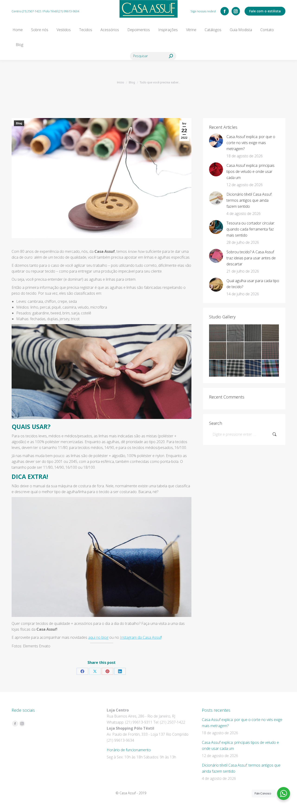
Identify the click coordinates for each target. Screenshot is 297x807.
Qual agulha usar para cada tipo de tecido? (252, 283)
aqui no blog (98, 637)
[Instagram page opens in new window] (236, 11)
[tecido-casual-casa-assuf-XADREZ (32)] (270, 333)
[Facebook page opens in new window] (224, 11)
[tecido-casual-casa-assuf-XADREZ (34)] (235, 333)
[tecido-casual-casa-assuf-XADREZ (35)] (218, 333)
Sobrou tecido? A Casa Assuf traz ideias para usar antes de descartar (251, 258)
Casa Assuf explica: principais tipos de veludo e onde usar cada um (250, 171)
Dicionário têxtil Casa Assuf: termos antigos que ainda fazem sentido (249, 200)
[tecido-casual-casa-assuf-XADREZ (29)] (253, 351)
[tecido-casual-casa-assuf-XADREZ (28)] (270, 351)
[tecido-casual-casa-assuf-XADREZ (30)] (235, 351)
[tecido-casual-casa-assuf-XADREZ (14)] (218, 368)
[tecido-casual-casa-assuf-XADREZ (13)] (235, 368)
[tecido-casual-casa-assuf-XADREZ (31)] (218, 351)
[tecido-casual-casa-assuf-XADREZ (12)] (253, 368)
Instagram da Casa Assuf (140, 637)
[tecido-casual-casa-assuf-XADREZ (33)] (253, 333)
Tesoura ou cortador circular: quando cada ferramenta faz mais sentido (250, 229)
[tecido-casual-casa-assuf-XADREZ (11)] (270, 368)
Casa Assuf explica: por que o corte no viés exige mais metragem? (250, 142)
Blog (19, 123)
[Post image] (216, 141)
